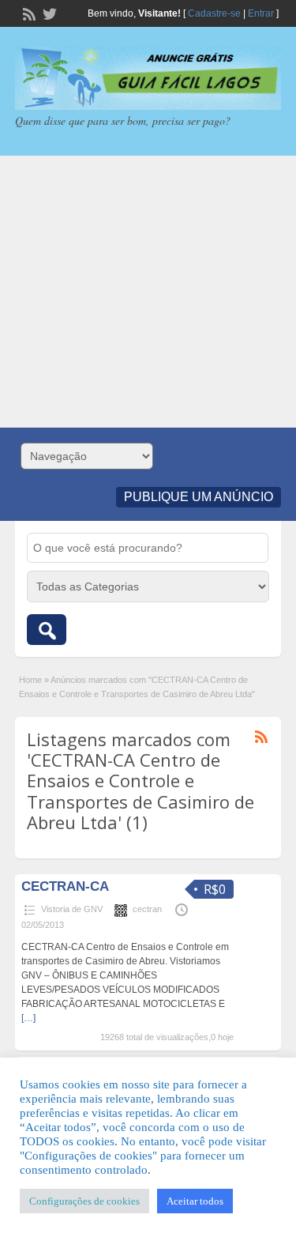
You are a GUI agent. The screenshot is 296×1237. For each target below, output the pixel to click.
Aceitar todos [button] (195, 1201)
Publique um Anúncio (198, 496)
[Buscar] (46, 629)
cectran (147, 909)
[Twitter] (48, 12)
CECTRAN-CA (65, 886)
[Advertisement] (148, 292)
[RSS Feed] (27, 12)
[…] (28, 1018)
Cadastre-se (214, 13)
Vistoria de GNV (72, 909)
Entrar (261, 13)
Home (30, 679)
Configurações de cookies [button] (84, 1201)
